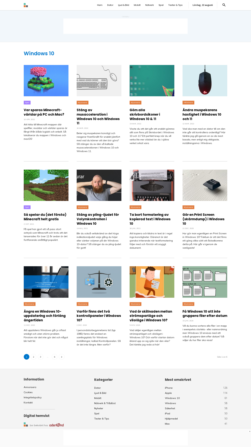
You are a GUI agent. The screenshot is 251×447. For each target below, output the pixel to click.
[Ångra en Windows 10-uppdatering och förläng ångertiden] (46, 282)
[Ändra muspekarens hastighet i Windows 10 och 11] (205, 80)
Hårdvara (188, 102)
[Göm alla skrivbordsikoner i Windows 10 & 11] (152, 80)
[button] (224, 5)
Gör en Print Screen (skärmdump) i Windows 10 (204, 219)
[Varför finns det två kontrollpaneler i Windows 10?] (99, 282)
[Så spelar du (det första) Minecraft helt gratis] (46, 185)
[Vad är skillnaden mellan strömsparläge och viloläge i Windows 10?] (152, 282)
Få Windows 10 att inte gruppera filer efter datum (205, 313)
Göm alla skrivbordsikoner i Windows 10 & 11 (145, 114)
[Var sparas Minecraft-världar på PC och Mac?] (46, 80)
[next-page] (62, 357)
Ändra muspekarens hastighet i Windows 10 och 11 (202, 114)
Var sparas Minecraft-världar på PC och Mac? (44, 112)
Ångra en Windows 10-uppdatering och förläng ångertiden (45, 316)
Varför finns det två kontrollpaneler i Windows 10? (99, 316)
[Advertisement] (125, 26)
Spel (27, 102)
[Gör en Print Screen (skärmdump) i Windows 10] (205, 185)
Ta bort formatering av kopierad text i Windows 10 (150, 219)
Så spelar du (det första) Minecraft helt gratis (45, 216)
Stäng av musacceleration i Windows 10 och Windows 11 (98, 117)
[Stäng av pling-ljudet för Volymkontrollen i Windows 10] (99, 185)
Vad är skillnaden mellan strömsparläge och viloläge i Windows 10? (151, 316)
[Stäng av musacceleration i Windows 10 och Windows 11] (99, 80)
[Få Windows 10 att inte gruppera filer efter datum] (205, 282)
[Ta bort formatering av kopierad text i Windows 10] (152, 185)
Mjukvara (82, 102)
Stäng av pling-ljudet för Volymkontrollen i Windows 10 (98, 219)
